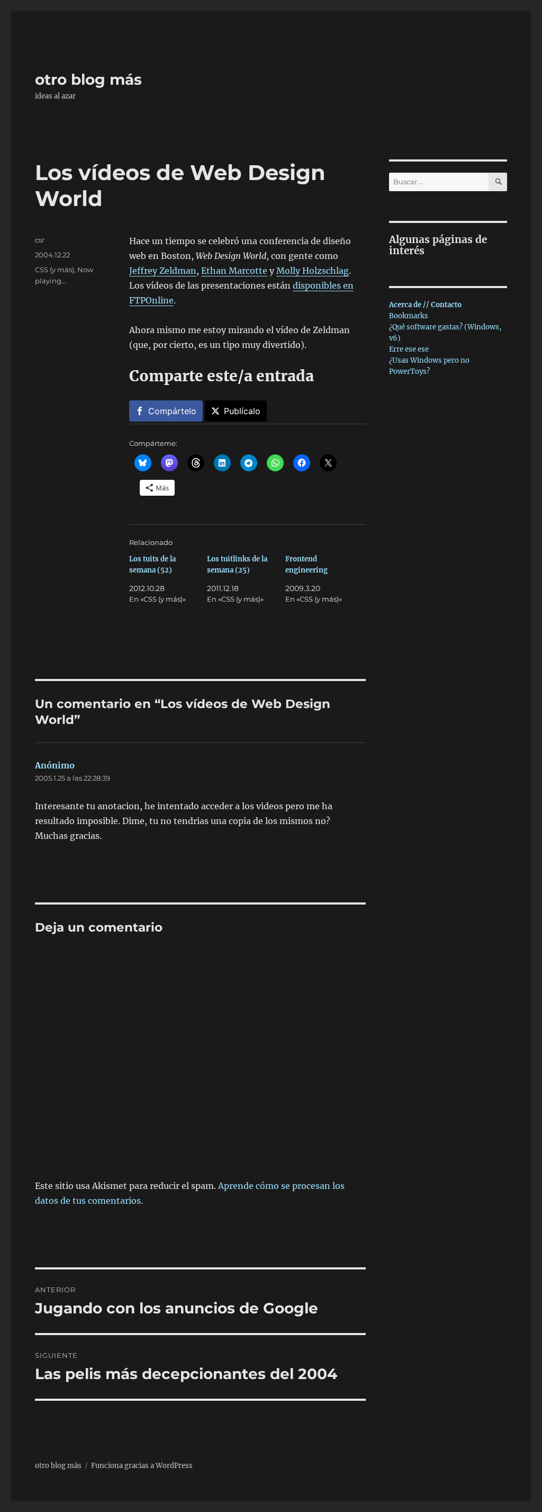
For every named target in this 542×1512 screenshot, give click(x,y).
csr (39, 240)
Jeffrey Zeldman (162, 270)
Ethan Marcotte (234, 270)
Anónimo (55, 765)
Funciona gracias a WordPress (142, 1465)
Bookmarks (408, 315)
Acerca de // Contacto (425, 304)
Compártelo (172, 411)
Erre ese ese (409, 349)
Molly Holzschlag (312, 270)
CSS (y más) (54, 269)
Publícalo (242, 411)
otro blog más (88, 79)
